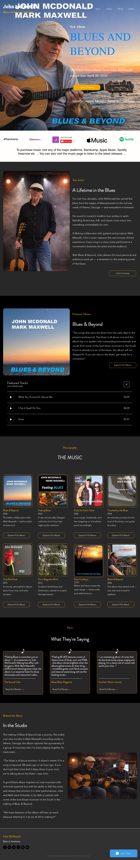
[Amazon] (14, 847)
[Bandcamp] (9, 847)
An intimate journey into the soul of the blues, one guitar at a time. (121, 521)
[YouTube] (27, 847)
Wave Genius (84, 855)
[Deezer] (18, 847)
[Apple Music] (5, 847)
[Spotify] (23, 847)
